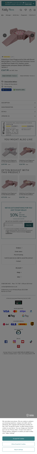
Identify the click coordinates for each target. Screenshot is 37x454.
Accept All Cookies (18, 438)
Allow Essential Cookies (18, 444)
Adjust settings (18, 449)
